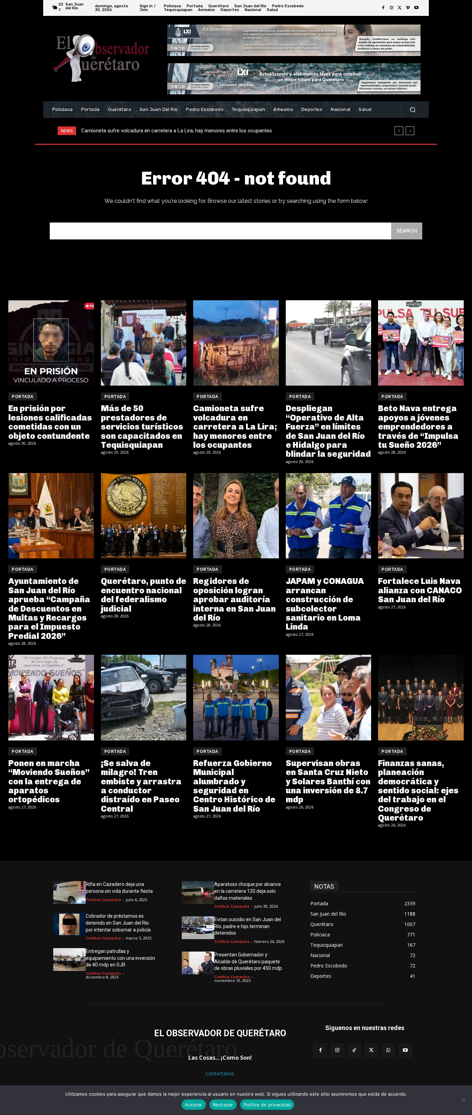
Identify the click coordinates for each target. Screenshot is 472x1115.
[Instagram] (391, 8)
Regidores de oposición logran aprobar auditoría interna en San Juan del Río (234, 599)
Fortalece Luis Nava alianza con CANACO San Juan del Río (420, 590)
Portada (23, 396)
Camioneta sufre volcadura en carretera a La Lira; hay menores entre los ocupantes (235, 426)
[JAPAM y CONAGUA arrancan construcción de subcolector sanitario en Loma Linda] (328, 516)
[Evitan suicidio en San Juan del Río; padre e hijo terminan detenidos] (198, 927)
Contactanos (220, 1073)
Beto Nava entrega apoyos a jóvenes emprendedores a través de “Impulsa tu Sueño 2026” (418, 426)
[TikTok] (354, 1050)
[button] (412, 110)
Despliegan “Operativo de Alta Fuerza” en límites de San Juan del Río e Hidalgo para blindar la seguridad (197, 130)
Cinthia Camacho (103, 899)
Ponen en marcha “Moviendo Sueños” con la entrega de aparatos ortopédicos (48, 781)
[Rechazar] (463, 1100)
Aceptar (193, 1104)
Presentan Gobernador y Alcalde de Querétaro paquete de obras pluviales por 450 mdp (248, 961)
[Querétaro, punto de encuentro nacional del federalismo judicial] (144, 516)
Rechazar (223, 1104)
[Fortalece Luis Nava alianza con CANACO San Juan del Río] (421, 516)
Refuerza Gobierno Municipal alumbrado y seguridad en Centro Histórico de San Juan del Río (234, 786)
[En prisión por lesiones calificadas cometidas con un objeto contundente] (51, 343)
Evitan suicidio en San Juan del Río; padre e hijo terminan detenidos (247, 926)
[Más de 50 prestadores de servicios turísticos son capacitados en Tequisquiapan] (144, 343)
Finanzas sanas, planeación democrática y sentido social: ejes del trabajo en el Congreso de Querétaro (418, 790)
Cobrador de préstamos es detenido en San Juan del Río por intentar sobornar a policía (118, 922)
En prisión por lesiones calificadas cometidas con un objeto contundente (50, 422)
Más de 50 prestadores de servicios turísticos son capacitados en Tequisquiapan (142, 426)
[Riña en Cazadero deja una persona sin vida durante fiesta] (69, 892)
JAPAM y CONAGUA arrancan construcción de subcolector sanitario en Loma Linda (325, 604)
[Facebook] (383, 8)
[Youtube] (416, 8)
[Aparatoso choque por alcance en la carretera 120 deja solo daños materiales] (198, 892)
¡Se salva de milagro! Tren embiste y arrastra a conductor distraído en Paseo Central (141, 786)
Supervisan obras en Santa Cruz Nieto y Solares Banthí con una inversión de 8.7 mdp (328, 781)
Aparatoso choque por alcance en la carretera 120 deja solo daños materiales (247, 890)
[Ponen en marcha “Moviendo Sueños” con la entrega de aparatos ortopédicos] (51, 697)
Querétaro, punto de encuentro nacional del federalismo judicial (143, 594)
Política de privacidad (267, 1104)
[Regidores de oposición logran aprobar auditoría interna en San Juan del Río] (236, 516)
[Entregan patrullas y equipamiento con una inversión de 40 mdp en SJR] (69, 959)
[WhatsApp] (388, 1050)
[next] (410, 130)
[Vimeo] (408, 8)
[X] (400, 8)
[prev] (399, 130)
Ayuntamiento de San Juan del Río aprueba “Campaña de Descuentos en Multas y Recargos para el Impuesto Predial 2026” (49, 608)
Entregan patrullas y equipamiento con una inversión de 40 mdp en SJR (120, 957)
